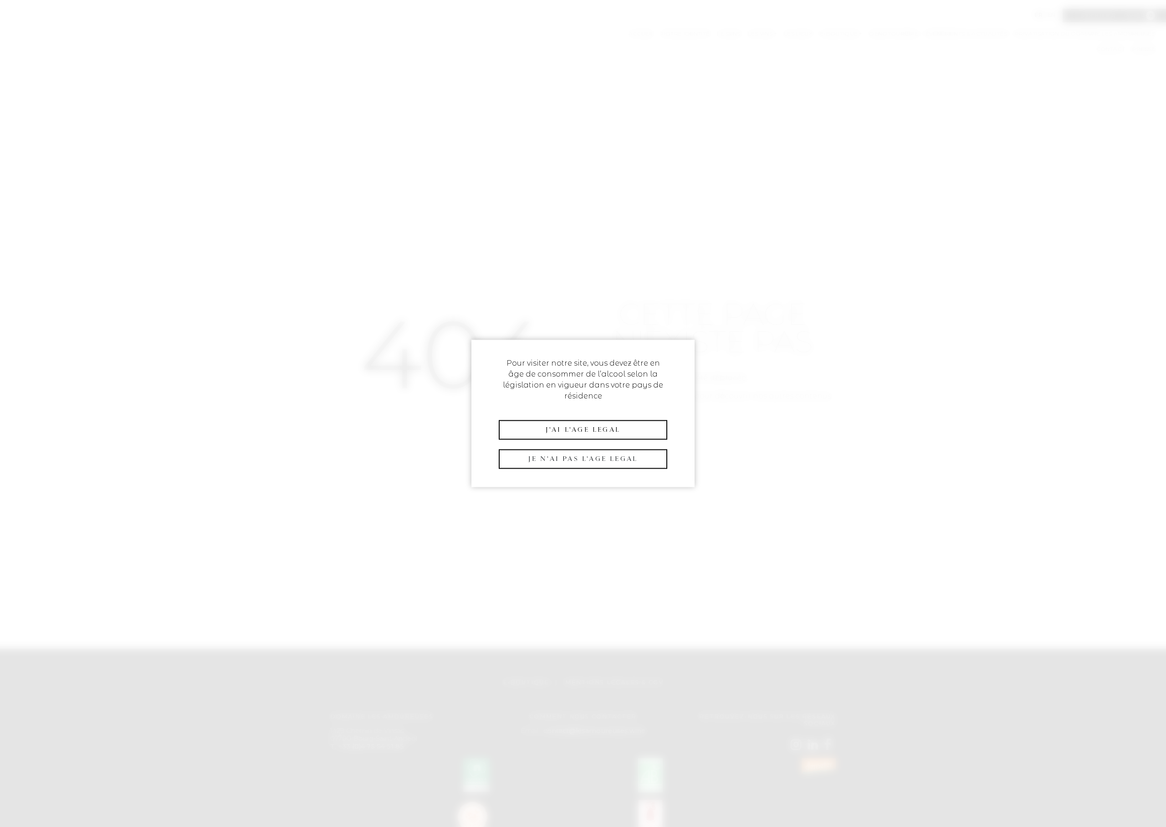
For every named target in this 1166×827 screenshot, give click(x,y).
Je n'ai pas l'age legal (583, 458)
